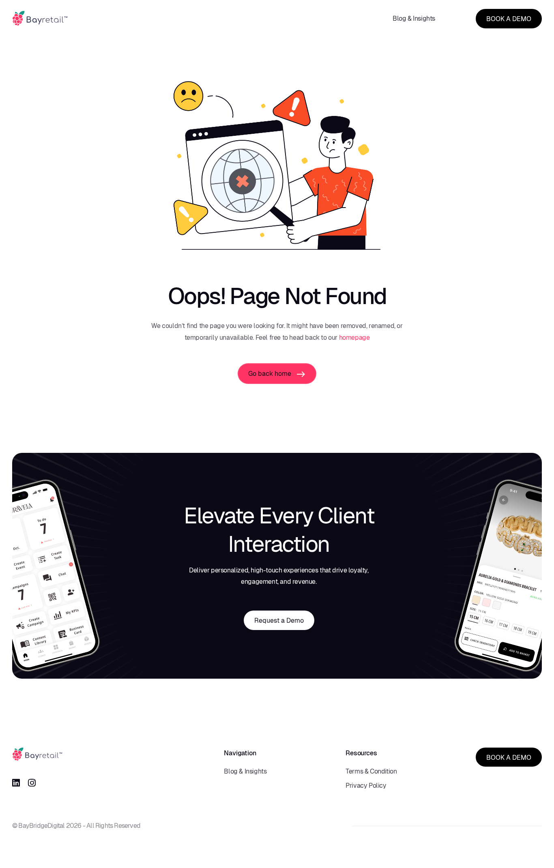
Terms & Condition (371, 771)
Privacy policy (366, 785)
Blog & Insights (414, 18)
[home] (40, 18)
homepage (354, 337)
